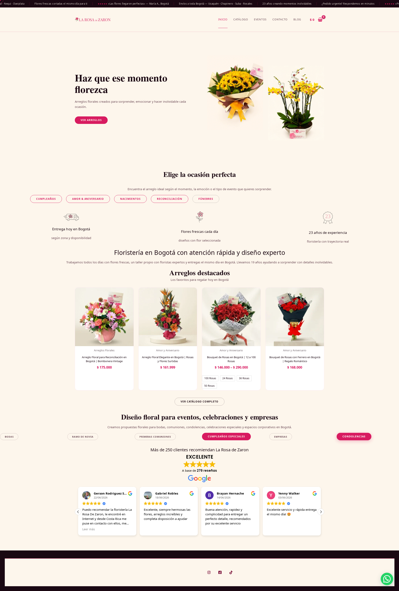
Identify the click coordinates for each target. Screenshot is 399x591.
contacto (280, 19)
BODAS (9, 436)
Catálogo (240, 19)
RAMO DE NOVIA (82, 436)
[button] (91, 120)
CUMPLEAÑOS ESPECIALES (226, 436)
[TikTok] (231, 572)
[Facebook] (220, 572)
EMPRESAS (280, 436)
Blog (297, 19)
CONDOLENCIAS (354, 436)
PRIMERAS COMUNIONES (155, 436)
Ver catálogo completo (199, 401)
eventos (260, 19)
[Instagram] (209, 572)
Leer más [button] (88, 529)
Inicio (223, 19)
